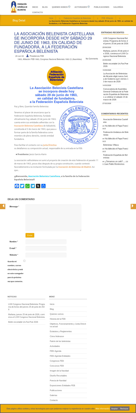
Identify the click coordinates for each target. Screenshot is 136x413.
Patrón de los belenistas (60, 341)
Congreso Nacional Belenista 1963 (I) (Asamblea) (61, 59)
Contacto (37, 12)
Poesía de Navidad (58, 380)
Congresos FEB (57, 361)
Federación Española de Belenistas (77, 18)
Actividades (81, 7)
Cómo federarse (57, 336)
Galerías (118, 7)
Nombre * (14, 241)
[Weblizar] (19, 6)
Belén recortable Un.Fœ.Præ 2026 (115, 64)
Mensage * (14, 206)
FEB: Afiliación (107, 18)
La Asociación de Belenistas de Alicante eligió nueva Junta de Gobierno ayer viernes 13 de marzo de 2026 (115, 77)
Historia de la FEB (57, 319)
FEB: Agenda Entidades (60, 356)
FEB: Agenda (55, 351)
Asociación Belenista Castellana (28, 125)
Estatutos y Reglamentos (61, 331)
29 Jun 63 (19, 56)
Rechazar (124, 408)
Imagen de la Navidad (59, 371)
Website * (14, 254)
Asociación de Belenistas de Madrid (74, 167)
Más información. (103, 408)
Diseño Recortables (58, 375)
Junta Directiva (49, 145)
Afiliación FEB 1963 (31, 59)
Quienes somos (60, 7)
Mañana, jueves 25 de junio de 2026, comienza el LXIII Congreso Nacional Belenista (115, 53)
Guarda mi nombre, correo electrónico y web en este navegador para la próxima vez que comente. (16, 271)
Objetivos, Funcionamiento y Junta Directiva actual (68, 325)
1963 (20, 59)
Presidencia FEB (37, 56)
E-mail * (13, 248)
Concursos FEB (57, 366)
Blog (45, 7)
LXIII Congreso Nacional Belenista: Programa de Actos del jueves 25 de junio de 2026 (115, 41)
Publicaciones (101, 7)
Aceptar (114, 408)
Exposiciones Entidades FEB (62, 385)
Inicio (35, 7)
